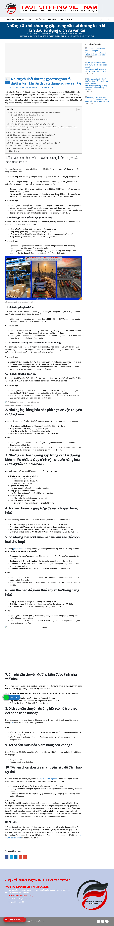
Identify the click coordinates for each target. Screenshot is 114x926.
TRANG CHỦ (10, 19)
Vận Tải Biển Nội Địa (29, 87)
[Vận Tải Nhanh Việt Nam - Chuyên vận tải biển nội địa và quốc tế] (10, 8)
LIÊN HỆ (69, 19)
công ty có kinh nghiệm (48, 779)
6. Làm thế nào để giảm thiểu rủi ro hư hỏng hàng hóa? (28, 138)
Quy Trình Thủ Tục (14, 87)
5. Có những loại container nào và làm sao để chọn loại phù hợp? (31, 135)
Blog (61, 19)
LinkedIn (15, 857)
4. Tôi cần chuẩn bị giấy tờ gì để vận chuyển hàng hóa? (28, 132)
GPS (12, 723)
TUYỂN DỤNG (40, 19)
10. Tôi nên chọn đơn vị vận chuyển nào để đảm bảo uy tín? (30, 148)
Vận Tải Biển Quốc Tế (45, 87)
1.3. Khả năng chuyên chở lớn (24, 117)
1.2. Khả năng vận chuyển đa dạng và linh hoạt (29, 115)
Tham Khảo (51, 19)
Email (24, 857)
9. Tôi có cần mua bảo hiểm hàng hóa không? (24, 146)
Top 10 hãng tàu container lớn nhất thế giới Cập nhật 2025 (96, 54)
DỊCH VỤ (29, 19)
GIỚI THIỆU (20, 19)
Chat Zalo (14, 697)
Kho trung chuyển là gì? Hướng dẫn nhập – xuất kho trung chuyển (96, 88)
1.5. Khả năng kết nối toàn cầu (24, 121)
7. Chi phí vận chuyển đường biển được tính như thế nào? (29, 140)
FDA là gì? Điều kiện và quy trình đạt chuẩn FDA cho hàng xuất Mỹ (97, 99)
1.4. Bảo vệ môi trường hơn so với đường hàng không (31, 119)
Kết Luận (16, 151)
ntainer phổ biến (20, 549)
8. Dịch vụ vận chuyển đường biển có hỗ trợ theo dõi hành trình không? (34, 143)
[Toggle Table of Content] (77, 109)
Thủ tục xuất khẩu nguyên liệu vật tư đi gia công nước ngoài (96, 70)
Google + (107, 19)
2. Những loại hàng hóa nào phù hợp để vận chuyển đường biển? (31, 124)
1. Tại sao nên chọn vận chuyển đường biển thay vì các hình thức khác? (34, 113)
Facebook (99, 19)
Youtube (103, 19)
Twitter (11, 857)
